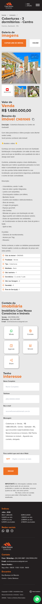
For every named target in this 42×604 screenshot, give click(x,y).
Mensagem (7, 418)
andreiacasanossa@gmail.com (17, 321)
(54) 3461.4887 (15, 319)
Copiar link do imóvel (13, 43)
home (4, 15)
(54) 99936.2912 (31, 558)
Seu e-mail (7, 406)
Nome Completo (9, 381)
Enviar (11, 471)
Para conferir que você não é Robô (15, 453)
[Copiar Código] (33, 119)
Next (38, 69)
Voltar (35, 43)
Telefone (6, 393)
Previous (3, 69)
